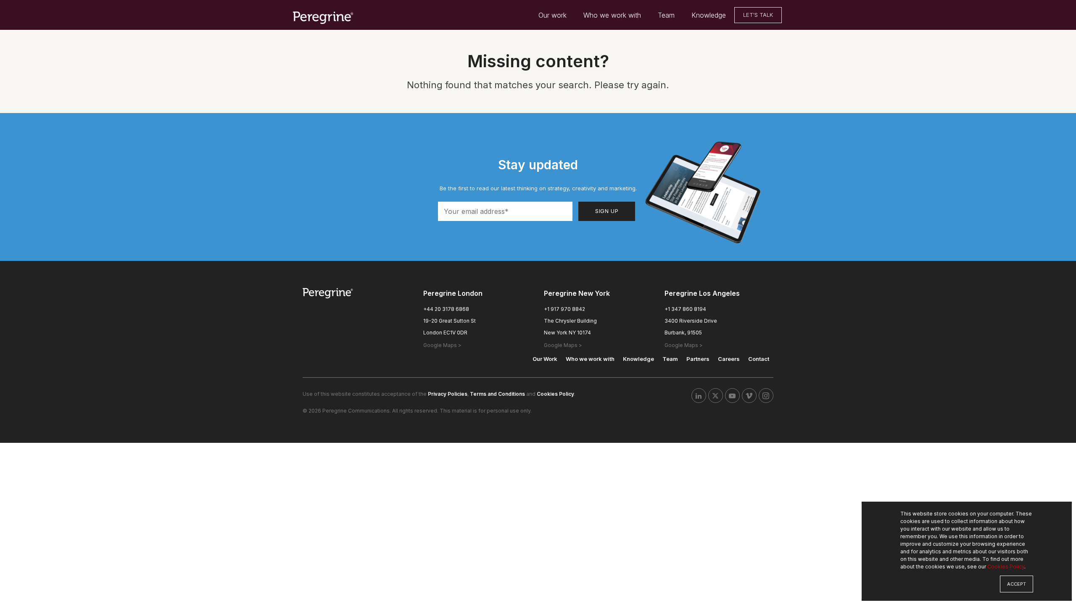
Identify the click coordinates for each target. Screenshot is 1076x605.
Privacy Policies (447, 394)
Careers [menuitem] (729, 358)
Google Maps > (442, 345)
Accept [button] (1016, 584)
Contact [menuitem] (758, 358)
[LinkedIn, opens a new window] (698, 395)
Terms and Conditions (497, 394)
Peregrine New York (577, 293)
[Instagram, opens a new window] (766, 395)
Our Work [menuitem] (545, 358)
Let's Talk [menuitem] (758, 14)
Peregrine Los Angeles (702, 293)
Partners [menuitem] (697, 358)
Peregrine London (453, 293)
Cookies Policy (1005, 566)
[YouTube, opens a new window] (732, 395)
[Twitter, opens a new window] (715, 395)
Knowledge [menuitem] (708, 15)
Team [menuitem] (666, 15)
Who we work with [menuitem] (612, 15)
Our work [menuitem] (552, 15)
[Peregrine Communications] (323, 17)
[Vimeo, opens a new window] (749, 395)
